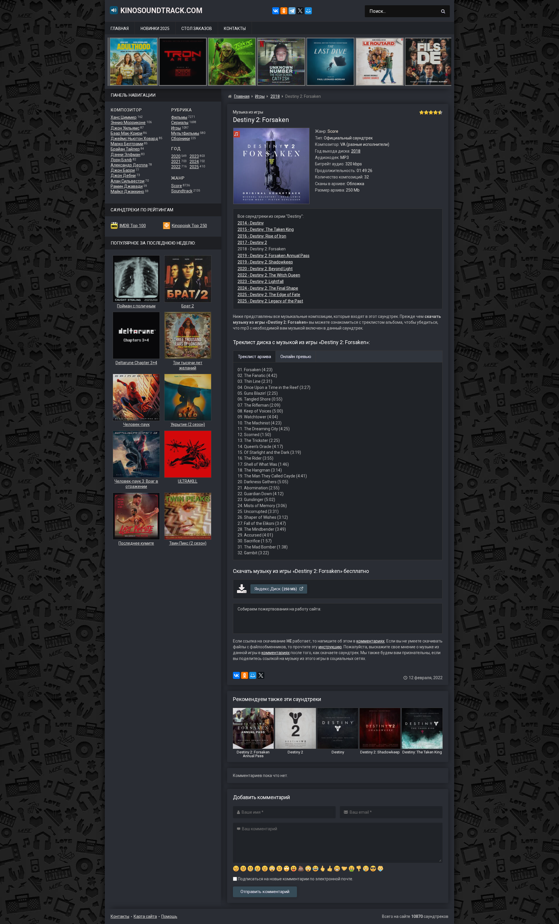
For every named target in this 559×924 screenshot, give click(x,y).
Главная (120, 28)
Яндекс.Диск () (276, 589)
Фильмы (179, 117)
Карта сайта (145, 916)
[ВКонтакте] (275, 10)
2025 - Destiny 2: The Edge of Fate (269, 294)
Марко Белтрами (127, 143)
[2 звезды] (426, 112)
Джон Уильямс (125, 128)
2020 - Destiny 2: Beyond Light (265, 268)
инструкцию (330, 647)
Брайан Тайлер (125, 149)
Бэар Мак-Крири (126, 133)
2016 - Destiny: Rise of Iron (262, 236)
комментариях (370, 641)
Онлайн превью (295, 356)
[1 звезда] (421, 112)
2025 (194, 166)
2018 (355, 151)
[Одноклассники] (283, 10)
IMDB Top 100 (132, 225)
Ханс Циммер (124, 117)
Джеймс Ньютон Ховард (134, 138)
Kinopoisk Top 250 (189, 225)
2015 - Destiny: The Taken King (266, 229)
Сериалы (179, 122)
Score (176, 185)
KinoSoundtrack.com (161, 10)
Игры (176, 128)
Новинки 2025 (155, 28)
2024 (194, 161)
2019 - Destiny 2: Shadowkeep (265, 262)
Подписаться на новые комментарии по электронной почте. (295, 879)
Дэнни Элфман (125, 154)
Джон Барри (123, 170)
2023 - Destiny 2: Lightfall (261, 281)
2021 (176, 161)
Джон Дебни (123, 175)
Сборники (180, 138)
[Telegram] (292, 10)
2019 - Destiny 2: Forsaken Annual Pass (273, 255)
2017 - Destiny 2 (252, 242)
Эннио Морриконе (128, 122)
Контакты (235, 28)
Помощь (169, 916)
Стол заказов (196, 28)
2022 (176, 166)
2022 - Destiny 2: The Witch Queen (269, 275)
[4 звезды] (435, 112)
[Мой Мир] (308, 10)
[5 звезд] (440, 112)
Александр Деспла (129, 165)
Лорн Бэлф (121, 159)
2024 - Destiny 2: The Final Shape (268, 288)
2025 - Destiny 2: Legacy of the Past (270, 301)
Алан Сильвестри (127, 181)
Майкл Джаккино (127, 191)
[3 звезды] (431, 112)
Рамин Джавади (127, 186)
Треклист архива (254, 356)
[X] (300, 10)
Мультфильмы (185, 133)
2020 (176, 156)
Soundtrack (181, 191)
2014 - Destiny (251, 223)
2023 (194, 156)
